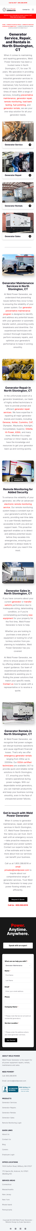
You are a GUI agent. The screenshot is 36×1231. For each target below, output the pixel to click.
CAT (31, 422)
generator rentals (12, 108)
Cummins (23, 422)
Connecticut (6, 1184)
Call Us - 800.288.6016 (18, 905)
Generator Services (9, 1102)
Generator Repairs (9, 1108)
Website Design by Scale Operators (18, 1222)
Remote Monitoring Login (11, 1123)
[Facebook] (10, 1228)
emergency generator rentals (18, 755)
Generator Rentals (9, 1113)
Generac (7, 422)
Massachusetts (7, 1189)
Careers (5, 1149)
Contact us (8, 684)
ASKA (17, 432)
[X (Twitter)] (15, 1228)
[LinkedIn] (20, 1228)
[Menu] (33, 9)
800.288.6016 (11, 1076)
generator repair (24, 98)
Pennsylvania (7, 1210)
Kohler (15, 422)
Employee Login (8, 1155)
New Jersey (6, 1194)
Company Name (11, 1007)
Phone (7, 997)
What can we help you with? (16, 961)
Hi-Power (9, 432)
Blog (4, 1144)
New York (6, 1200)
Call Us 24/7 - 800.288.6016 (18, 3)
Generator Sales (8, 1118)
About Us (5, 1134)
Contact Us (26, 9)
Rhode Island (7, 1205)
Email (7, 987)
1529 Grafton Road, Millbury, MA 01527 (17, 1166)
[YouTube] (25, 1228)
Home (3, 24)
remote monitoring (13, 101)
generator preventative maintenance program (17, 310)
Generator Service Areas (14, 24)
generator (16, 602)
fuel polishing (19, 105)
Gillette (29, 429)
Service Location (12, 1023)
